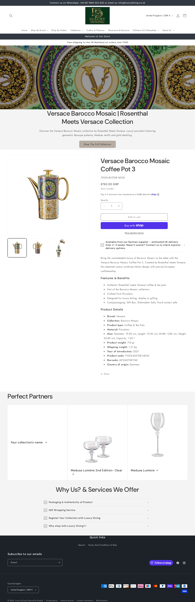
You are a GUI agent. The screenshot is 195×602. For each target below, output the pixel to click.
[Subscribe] (59, 562)
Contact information (85, 600)
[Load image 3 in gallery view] (58, 247)
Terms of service (67, 600)
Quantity (104, 199)
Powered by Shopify (35, 600)
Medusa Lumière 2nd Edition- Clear (96, 470)
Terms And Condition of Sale (102, 544)
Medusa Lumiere (143, 470)
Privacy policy (52, 600)
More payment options (134, 232)
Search (81, 544)
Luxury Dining (20, 600)
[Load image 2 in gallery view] (37, 247)
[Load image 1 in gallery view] (17, 247)
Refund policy (101, 600)
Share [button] (106, 373)
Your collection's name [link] (27, 442)
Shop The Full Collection (97, 144)
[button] (11, 15)
